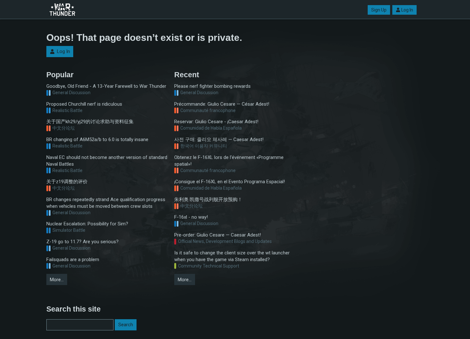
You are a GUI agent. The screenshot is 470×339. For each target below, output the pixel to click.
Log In (407, 9)
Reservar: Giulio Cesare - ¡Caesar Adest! (216, 121)
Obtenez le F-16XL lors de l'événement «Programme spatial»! (229, 160)
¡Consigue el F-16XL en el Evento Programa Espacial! (229, 182)
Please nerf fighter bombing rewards (212, 86)
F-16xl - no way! (191, 217)
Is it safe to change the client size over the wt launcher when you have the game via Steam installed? (232, 256)
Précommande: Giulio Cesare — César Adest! (221, 104)
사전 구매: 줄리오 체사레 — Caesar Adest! (218, 139)
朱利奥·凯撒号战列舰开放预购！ (208, 199)
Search (125, 325)
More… (57, 279)
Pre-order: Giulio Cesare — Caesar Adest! (217, 235)
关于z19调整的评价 (67, 182)
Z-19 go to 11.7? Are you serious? (82, 242)
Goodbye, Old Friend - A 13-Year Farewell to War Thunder (106, 86)
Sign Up (379, 9)
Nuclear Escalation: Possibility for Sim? (87, 224)
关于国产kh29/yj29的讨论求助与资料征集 (90, 121)
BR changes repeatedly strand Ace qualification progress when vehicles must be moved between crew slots (105, 203)
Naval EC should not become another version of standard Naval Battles (106, 160)
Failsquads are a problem (72, 259)
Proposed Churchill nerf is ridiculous (84, 104)
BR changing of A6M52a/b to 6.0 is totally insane (97, 139)
